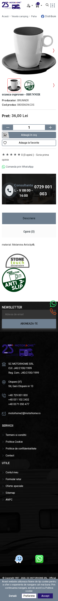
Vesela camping (20, 16)
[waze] (19, 559)
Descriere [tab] (29, 218)
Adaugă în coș (29, 134)
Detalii (13, 595)
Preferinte (29, 595)
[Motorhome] (11, 5)
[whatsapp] (39, 559)
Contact (10, 455)
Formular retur (13, 479)
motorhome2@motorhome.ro (24, 413)
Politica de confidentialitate (21, 448)
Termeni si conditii (16, 434)
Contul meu (12, 472)
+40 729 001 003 (18, 395)
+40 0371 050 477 (18, 404)
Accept (45, 595)
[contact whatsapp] (53, 303)
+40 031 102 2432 (18, 399)
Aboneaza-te (29, 323)
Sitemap (10, 492)
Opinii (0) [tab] (29, 231)
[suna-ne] (53, 311)
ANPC (9, 499)
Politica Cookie (14, 441)
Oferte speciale (14, 486)
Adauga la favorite (29, 142)
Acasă (5, 16)
